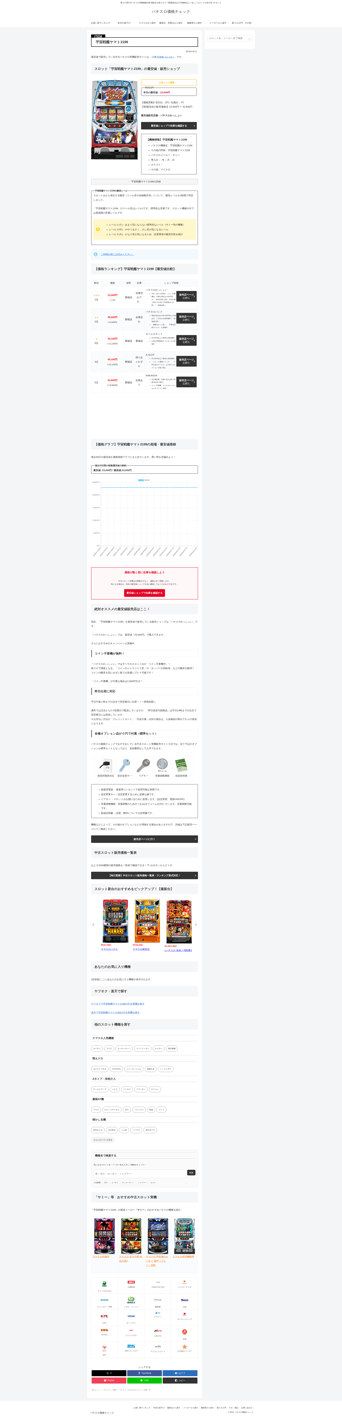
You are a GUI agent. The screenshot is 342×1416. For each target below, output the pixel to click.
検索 (191, 1172)
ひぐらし (155, 1089)
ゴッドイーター (142, 1048)
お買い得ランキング (142, 1408)
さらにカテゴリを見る (103, 1140)
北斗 (127, 1110)
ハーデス (136, 1130)
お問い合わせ (246, 1408)
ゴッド (161, 1110)
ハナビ (115, 1089)
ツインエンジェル (133, 1069)
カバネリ (97, 1048)
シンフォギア (165, 1069)
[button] (180, 1381)
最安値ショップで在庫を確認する (169, 125)
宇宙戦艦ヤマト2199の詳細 (146, 181)
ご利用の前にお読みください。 (118, 254)
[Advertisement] (144, 416)
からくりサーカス (111, 1110)
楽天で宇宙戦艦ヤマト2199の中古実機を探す (115, 1012)
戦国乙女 (150, 1069)
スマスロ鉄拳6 (109, 950)
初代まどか (98, 1130)
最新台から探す (173, 1408)
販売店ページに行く (186, 296)
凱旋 (151, 1110)
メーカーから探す (190, 1408)
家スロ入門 (221, 1408)
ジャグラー (142, 1183)
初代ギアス (150, 1130)
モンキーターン (124, 1048)
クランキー (141, 1089)
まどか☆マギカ (99, 1069)
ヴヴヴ (109, 1048)
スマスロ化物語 (173, 950)
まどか (153, 1183)
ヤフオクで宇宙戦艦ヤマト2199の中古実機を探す (118, 1004)
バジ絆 (124, 1130)
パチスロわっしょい (162, 57)
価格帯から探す (207, 1408)
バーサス (127, 1089)
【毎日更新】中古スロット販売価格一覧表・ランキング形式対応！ (144, 875)
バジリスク (139, 1110)
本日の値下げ (158, 1408)
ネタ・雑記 (233, 1408)
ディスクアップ (99, 1089)
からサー (158, 1048)
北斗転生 (112, 1130)
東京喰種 (172, 1048)
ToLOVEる (116, 1069)
